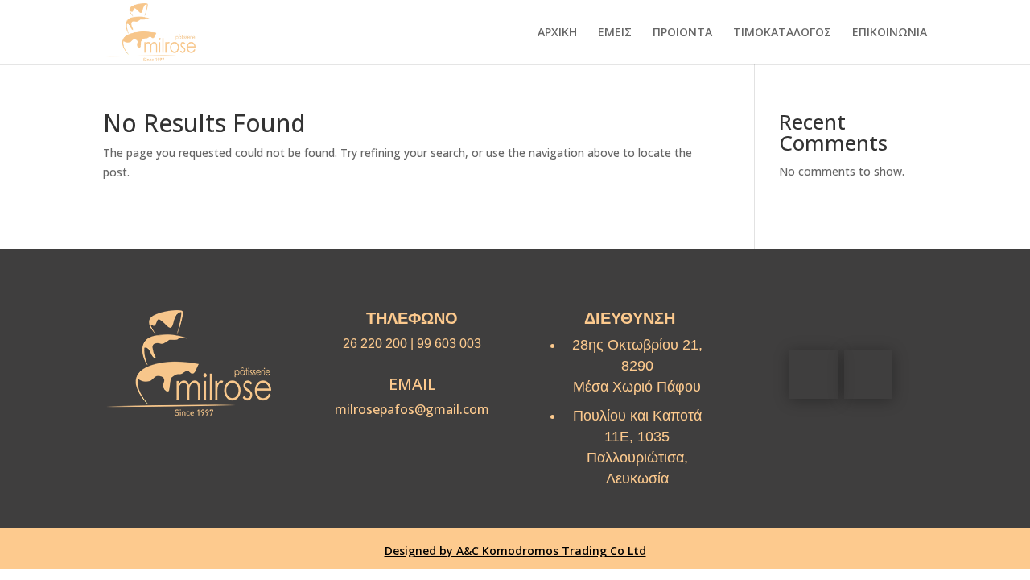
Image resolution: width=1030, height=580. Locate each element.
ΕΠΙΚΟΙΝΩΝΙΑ (889, 33)
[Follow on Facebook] (813, 374)
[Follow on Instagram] (868, 374)
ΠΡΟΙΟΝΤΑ (682, 33)
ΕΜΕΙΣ (615, 33)
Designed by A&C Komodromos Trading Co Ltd (515, 550)
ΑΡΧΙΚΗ (557, 33)
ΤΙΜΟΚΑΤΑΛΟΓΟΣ (782, 33)
